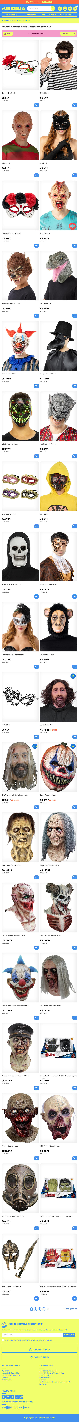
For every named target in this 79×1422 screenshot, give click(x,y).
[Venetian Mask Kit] (20, 486)
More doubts (7, 1380)
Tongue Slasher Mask (10, 1146)
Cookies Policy (45, 1377)
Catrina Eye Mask (8, 93)
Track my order (41, 1357)
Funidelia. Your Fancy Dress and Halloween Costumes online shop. (13, 8)
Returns (5, 1377)
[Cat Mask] (58, 135)
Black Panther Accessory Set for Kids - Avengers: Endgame (58, 1077)
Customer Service (41, 1350)
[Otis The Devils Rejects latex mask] (20, 767)
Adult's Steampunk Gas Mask (13, 1216)
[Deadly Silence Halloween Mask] (20, 907)
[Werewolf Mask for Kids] (20, 276)
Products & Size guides (11, 1373)
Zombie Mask (45, 233)
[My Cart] (75, 8)
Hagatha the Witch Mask (49, 865)
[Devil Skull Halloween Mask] (58, 907)
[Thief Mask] (58, 65)
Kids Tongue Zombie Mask (50, 1146)
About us (43, 1384)
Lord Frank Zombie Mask (11, 865)
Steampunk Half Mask (48, 584)
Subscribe (69, 1335)
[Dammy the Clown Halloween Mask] (20, 978)
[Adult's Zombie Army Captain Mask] (20, 1048)
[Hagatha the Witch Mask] (58, 837)
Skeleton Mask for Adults (11, 584)
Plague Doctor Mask (47, 374)
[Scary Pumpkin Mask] (58, 767)
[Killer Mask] (20, 135)
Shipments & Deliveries (11, 1375)
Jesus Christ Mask (46, 725)
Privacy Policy (45, 1375)
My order (5, 1371)
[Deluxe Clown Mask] (20, 346)
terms (40, 1340)
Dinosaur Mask (45, 304)
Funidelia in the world (48, 1371)
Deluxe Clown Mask (9, 374)
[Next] (48, 1309)
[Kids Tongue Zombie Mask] (58, 1118)
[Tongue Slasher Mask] (20, 1118)
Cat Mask (43, 163)
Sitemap (43, 1380)
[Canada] (4, 1397)
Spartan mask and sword (11, 1286)
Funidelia (5, 20)
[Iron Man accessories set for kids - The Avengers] (58, 1258)
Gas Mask (43, 514)
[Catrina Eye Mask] (20, 65)
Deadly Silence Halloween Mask (14, 935)
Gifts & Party (66, 14)
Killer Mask (6, 163)
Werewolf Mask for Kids (11, 304)
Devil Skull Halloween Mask (50, 935)
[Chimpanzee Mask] (58, 627)
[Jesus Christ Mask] (58, 697)
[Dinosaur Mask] (58, 276)
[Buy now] (36, 105)
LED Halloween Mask (10, 444)
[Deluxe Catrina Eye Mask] (20, 205)
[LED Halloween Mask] (20, 416)
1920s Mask (6, 725)
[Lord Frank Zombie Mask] (20, 837)
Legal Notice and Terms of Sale (52, 1373)
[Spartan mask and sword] (20, 1258)
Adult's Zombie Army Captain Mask (15, 1076)
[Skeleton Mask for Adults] (20, 556)
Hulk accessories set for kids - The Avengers (56, 1216)
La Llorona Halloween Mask (50, 1006)
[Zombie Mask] (58, 205)
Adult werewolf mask (48, 444)
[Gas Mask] (58, 486)
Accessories (48, 14)
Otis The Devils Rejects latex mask (15, 795)
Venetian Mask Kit (9, 514)
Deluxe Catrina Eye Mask (11, 233)
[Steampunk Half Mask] (58, 556)
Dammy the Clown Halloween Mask (15, 1006)
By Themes (10, 14)
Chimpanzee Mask (47, 655)
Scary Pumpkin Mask (48, 795)
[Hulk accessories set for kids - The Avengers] (58, 1188)
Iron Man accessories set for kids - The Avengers (58, 1286)
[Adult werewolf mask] (58, 416)
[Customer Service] (65, 8)
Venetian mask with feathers (13, 655)
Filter (9, 34)
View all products (70, 1309)
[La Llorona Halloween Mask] (58, 978)
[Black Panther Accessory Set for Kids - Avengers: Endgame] (58, 1048)
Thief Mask (44, 93)
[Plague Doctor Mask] (58, 346)
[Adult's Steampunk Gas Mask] (20, 1188)
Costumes (29, 14)
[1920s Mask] (20, 697)
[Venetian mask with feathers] (20, 627)
